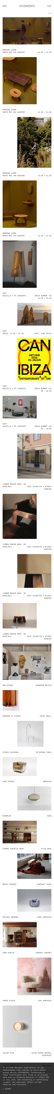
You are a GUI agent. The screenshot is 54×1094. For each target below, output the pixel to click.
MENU (5, 6)
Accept (8, 1089)
